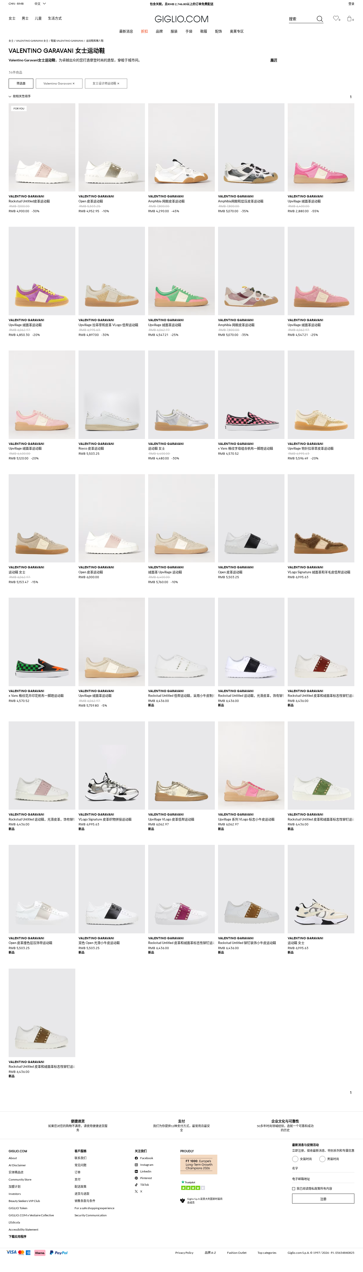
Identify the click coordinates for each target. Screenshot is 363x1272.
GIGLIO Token (18, 1208)
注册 (323, 1199)
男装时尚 (333, 1159)
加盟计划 (14, 1186)
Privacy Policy (184, 1253)
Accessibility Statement (23, 1229)
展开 (273, 60)
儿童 (38, 18)
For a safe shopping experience (94, 1208)
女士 (12, 18)
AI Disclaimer (17, 1165)
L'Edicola (14, 1222)
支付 (78, 1179)
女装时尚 (306, 1159)
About (13, 1158)
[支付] (39, 1252)
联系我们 (80, 1158)
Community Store (20, 1179)
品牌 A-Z (210, 1253)
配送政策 (80, 1186)
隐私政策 (314, 1188)
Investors (15, 1194)
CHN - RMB (16, 3)
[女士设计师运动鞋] (106, 83)
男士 (25, 18)
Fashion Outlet (236, 1253)
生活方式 (55, 18)
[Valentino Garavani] (59, 83)
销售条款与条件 (85, 1201)
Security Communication (91, 1215)
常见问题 (80, 1165)
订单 (78, 1172)
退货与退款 (82, 1194)
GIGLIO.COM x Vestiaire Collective (31, 1215)
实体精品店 (16, 1172)
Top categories (267, 1253)
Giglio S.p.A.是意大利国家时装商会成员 (204, 1200)
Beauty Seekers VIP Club (24, 1201)
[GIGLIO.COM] (181, 19)
